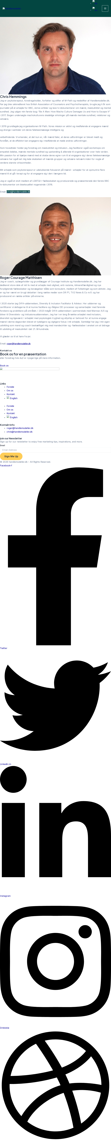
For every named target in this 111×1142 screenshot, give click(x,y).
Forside (10, 387)
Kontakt (11, 394)
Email (2, 445)
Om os (10, 390)
